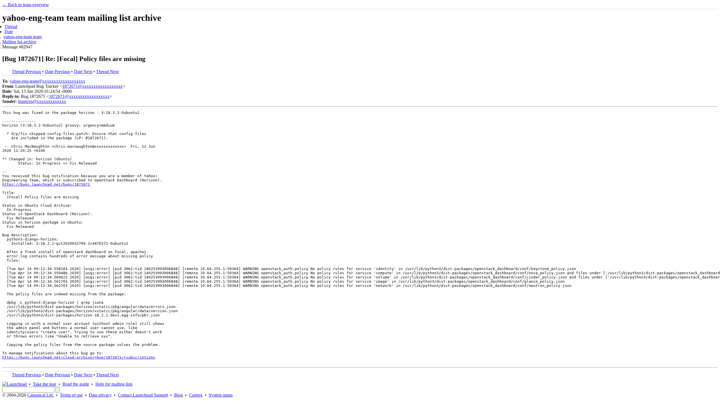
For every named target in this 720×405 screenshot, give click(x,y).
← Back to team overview (25, 4)
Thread (10, 26)
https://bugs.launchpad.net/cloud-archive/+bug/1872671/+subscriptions (78, 357)
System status (221, 395)
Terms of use (71, 395)
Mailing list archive (19, 41)
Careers (195, 395)
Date (8, 31)
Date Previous (57, 71)
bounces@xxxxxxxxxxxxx (42, 101)
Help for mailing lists (113, 384)
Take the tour (44, 384)
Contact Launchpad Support (143, 395)
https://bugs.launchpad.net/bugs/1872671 (46, 184)
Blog (178, 395)
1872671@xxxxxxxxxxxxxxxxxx (92, 86)
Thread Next (107, 71)
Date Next (83, 71)
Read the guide (75, 384)
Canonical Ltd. (40, 395)
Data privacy (100, 395)
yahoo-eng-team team (22, 36)
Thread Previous (26, 71)
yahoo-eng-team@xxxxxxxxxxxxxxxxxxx (47, 81)
